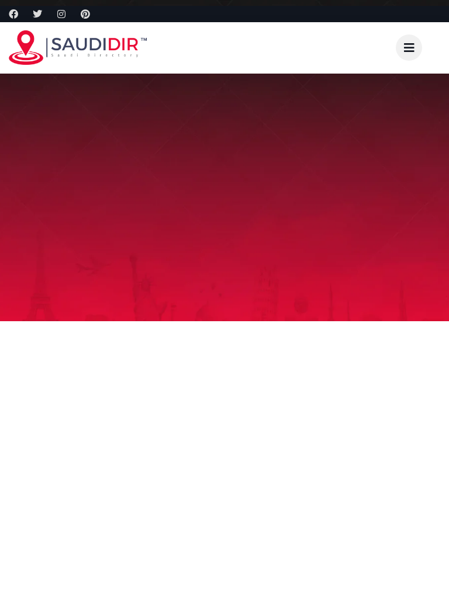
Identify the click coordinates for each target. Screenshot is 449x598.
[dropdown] (409, 47)
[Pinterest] (85, 14)
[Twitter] (37, 14)
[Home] (78, 47)
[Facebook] (13, 14)
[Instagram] (61, 14)
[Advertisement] (224, 409)
